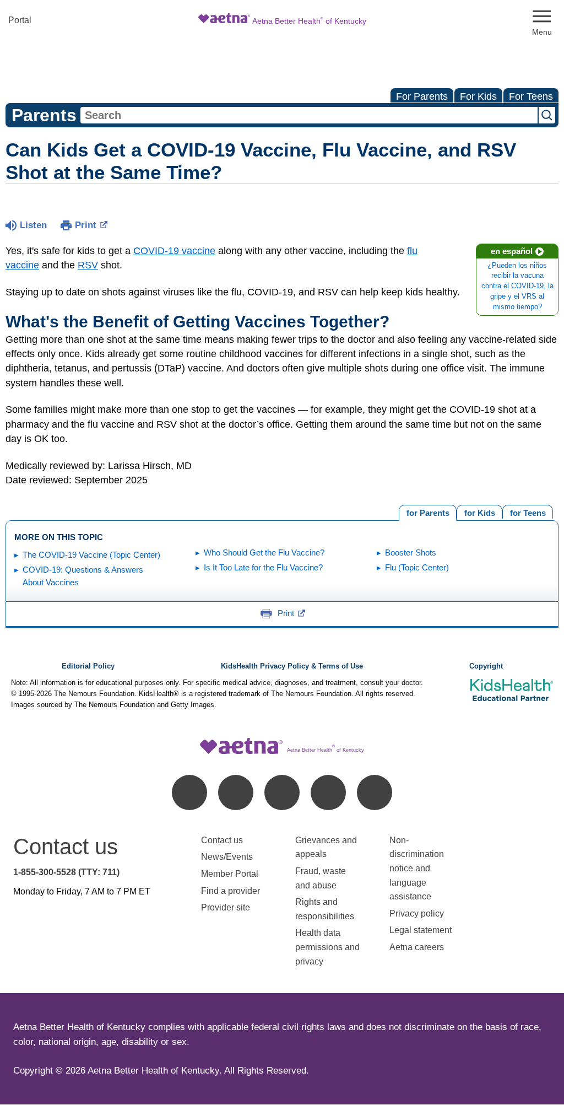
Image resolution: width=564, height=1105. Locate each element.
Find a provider (230, 891)
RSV (88, 265)
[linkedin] (235, 792)
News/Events (227, 856)
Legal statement (421, 930)
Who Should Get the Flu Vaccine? (264, 552)
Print (85, 225)
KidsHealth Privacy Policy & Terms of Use (292, 666)
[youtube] (374, 792)
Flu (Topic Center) (417, 567)
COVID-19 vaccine (174, 250)
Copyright (486, 666)
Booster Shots (410, 552)
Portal (19, 20)
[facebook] (189, 792)
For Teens (531, 96)
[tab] (527, 512)
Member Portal (229, 873)
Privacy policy (416, 913)
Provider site (225, 907)
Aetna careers (416, 947)
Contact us (222, 840)
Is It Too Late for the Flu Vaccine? (263, 567)
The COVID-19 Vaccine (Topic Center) (91, 554)
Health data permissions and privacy (327, 947)
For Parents (422, 96)
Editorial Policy (88, 666)
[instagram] (328, 792)
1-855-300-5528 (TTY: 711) (66, 872)
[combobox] (309, 115)
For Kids (478, 96)
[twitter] (282, 792)
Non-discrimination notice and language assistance (416, 868)
